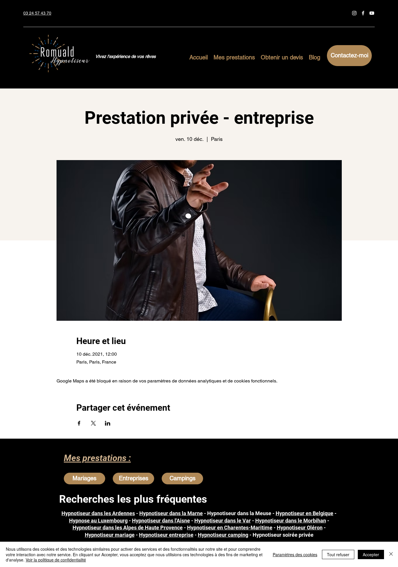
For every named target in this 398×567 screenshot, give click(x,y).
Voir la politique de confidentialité (56, 560)
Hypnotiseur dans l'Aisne (161, 521)
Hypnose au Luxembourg (98, 521)
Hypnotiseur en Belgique (304, 513)
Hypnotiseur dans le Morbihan (290, 521)
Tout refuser (338, 554)
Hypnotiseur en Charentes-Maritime (229, 528)
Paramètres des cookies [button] (295, 554)
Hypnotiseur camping (223, 535)
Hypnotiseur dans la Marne (171, 513)
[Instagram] (354, 13)
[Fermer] (391, 554)
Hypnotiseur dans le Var (222, 521)
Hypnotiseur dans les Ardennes (98, 513)
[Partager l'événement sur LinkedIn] (107, 423)
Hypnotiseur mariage (110, 535)
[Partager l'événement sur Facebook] (79, 423)
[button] (234, 56)
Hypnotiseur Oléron (300, 528)
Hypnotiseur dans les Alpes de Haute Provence (128, 528)
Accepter (371, 554)
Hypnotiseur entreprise (166, 535)
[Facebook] (363, 13)
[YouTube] (372, 13)
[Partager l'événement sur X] (93, 423)
